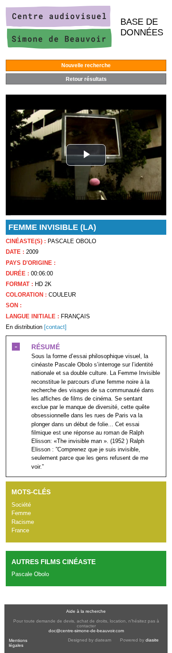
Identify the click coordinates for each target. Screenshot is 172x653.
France (20, 530)
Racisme (22, 522)
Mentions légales (18, 643)
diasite (152, 640)
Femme (21, 513)
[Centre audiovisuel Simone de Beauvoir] (59, 46)
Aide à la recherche (86, 611)
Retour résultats (86, 79)
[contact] (55, 327)
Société (21, 504)
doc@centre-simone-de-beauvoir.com (86, 630)
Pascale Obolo (30, 574)
